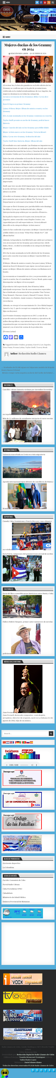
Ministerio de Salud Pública (14, 897)
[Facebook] (41, 2)
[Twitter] (37, 2)
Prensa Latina (18, 347)
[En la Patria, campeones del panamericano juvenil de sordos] (22, 581)
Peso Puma (7, 347)
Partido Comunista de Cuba (14, 880)
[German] (18, 742)
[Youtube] (45, 2)
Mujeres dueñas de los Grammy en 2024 (28, 47)
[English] (11, 742)
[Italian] (21, 742)
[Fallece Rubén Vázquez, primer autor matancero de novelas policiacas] (26, 653)
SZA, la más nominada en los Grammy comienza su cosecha (27, 116)
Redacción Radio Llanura (19, 53)
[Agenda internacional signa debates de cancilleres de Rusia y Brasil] (27, 508)
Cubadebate (8, 893)
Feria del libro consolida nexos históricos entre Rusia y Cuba (28, 593)
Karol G (36, 345)
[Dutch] (8, 742)
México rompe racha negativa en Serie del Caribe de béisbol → (28, 373)
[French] (14, 742)
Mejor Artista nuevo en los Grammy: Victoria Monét (24, 132)
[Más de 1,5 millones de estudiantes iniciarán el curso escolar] (22, 442)
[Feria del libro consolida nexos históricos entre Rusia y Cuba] (22, 617)
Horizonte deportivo (11, 863)
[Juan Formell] (28, 712)
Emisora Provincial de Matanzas (16, 902)
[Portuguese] (24, 742)
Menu (8, 2)
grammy (29, 345)
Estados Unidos (18, 345)
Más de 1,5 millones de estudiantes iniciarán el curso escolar (28, 418)
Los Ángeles (45, 345)
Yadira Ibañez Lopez (28, 1060)
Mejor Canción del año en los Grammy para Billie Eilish (26, 128)
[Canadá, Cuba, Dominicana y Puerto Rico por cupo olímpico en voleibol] (31, 550)
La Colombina (8, 867)
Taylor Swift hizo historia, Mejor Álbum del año (22, 141)
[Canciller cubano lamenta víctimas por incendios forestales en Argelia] (30, 414)
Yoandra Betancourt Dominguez (32, 1057)
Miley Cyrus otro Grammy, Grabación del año (21, 137)
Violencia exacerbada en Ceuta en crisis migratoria (24, 454)
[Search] (52, 2)
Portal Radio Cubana (11, 885)
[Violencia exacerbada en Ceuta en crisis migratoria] (22, 477)
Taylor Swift (30, 347)
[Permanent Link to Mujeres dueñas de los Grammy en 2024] (28, 69)
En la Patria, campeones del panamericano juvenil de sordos (28, 554)
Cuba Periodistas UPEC (12, 889)
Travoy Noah (41, 347)
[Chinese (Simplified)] (4, 742)
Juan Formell (8, 712)
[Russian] (28, 742)
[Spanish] (31, 742)
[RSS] (49, 2)
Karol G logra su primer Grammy (16, 104)
